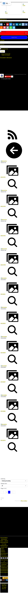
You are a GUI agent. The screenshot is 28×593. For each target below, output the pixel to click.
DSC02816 (3, 323)
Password (2, 44)
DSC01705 (3, 235)
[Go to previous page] (4, 492)
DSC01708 (3, 264)
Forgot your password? (6, 53)
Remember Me (4, 49)
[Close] (25, 451)
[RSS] (12, 134)
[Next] (1, 499)
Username (2, 40)
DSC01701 (3, 177)
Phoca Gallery (24, 500)
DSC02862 (3, 411)
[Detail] (12, 183)
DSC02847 (3, 381)
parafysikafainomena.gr (5, 570)
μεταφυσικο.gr (4, 567)
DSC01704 (3, 206)
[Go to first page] (2, 492)
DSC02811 (3, 294)
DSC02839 (3, 352)
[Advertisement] (14, 96)
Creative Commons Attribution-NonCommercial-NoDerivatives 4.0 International (4, 552)
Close (23, 470)
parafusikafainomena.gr (5, 569)
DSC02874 (3, 440)
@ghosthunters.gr (3, 19)
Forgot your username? (6, 55)
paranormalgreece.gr (4, 572)
